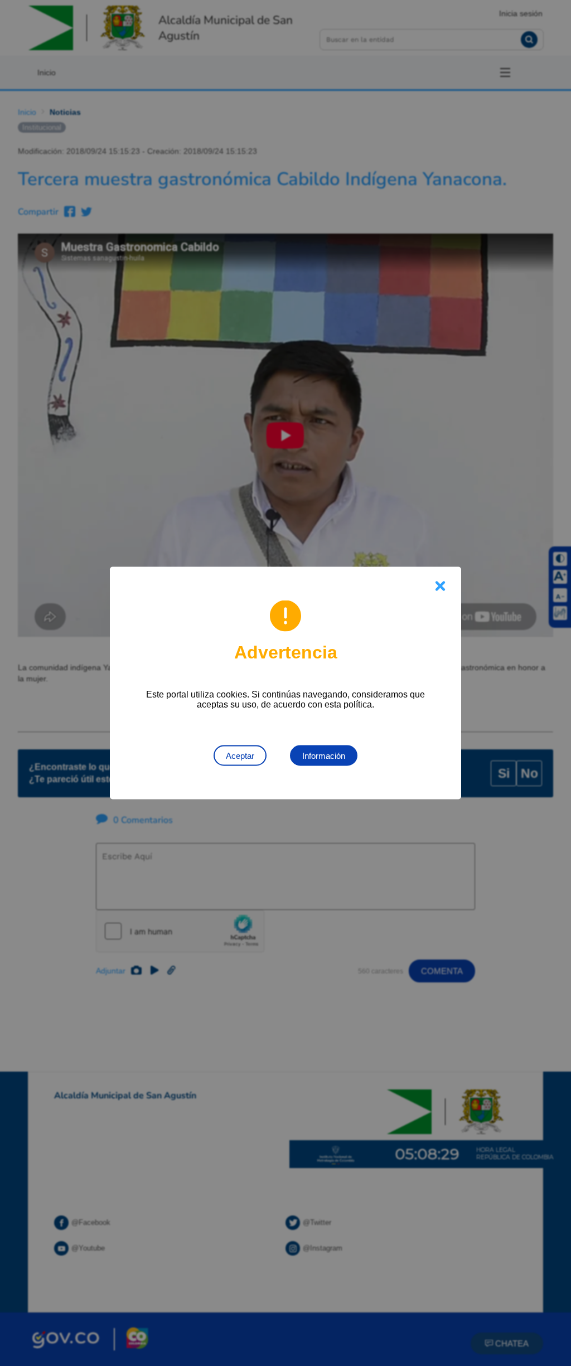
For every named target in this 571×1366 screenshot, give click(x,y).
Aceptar (240, 755)
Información (323, 755)
